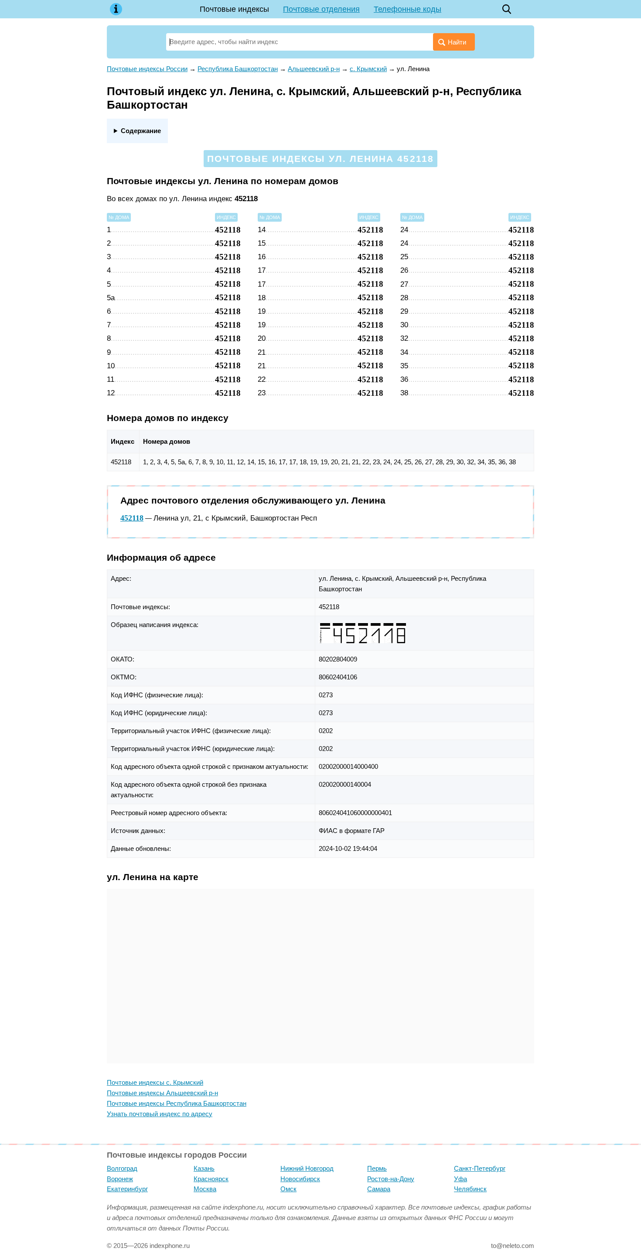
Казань (204, 1168)
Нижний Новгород (307, 1168)
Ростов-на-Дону (390, 1179)
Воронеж (120, 1179)
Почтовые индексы (234, 9)
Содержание (141, 130)
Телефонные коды (407, 9)
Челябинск (470, 1189)
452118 (131, 518)
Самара (378, 1189)
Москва (205, 1189)
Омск (288, 1189)
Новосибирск (300, 1179)
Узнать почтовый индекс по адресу (159, 1113)
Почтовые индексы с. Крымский (155, 1082)
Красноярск (211, 1179)
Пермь (377, 1168)
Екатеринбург (127, 1189)
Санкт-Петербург (479, 1168)
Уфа (460, 1179)
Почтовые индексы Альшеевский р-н (162, 1093)
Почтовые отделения (321, 9)
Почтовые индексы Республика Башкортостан (176, 1103)
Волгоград (122, 1168)
